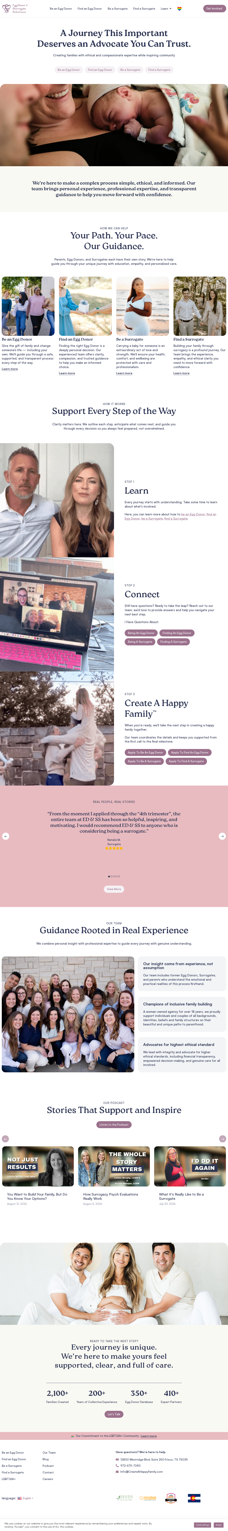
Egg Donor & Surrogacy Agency (114, 1232)
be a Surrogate (152, 518)
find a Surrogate (175, 518)
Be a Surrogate (12, 1466)
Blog (46, 1459)
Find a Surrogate (13, 1472)
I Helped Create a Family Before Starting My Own (184, 1196)
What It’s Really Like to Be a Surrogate (105, 1196)
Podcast (48, 1466)
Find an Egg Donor (14, 1459)
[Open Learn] (170, 8)
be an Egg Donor (193, 514)
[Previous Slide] (5, 836)
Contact (48, 1472)
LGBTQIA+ (9, 1479)
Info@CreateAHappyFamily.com (141, 1471)
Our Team (49, 1452)
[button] (5, 1138)
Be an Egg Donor (13, 1452)
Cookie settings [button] (202, 1525)
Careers (48, 1479)
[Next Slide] (222, 836)
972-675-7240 (130, 1465)
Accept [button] (218, 1525)
